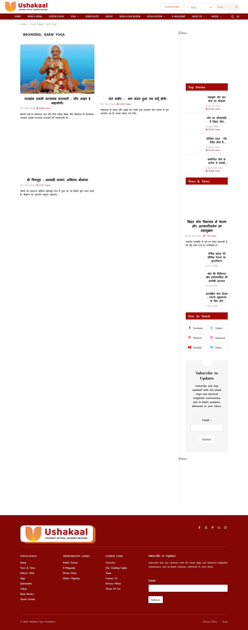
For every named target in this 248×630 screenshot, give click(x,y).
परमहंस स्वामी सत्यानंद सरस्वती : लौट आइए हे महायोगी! (57, 100)
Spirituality (92, 16)
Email (207, 420)
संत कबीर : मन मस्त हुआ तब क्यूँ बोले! (138, 98)
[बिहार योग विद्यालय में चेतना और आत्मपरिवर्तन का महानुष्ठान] (207, 203)
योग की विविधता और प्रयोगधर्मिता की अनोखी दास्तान (217, 277)
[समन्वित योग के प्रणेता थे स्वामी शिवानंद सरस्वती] (194, 163)
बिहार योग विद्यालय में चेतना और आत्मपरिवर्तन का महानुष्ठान (206, 226)
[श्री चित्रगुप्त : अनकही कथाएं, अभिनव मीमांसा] (57, 150)
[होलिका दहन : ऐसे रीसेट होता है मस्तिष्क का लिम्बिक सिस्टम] (194, 142)
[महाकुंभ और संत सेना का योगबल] (194, 101)
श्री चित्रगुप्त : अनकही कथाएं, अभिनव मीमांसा (57, 180)
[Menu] (238, 16)
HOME (18, 16)
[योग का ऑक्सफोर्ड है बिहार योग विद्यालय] (194, 121)
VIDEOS (109, 16)
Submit (206, 439)
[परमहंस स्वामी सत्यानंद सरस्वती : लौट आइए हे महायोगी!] (57, 69)
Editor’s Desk (56, 16)
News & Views (34, 16)
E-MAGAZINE (178, 16)
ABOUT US (197, 16)
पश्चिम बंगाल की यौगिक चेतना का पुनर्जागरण (217, 257)
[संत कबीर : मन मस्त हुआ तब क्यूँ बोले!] (138, 69)
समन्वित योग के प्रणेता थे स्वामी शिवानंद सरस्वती (217, 161)
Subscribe (172, 7)
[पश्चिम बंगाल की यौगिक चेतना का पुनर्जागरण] (194, 257)
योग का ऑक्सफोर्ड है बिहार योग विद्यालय (216, 119)
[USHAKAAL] (26, 6)
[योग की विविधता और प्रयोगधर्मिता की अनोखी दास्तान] (194, 277)
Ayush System (154, 16)
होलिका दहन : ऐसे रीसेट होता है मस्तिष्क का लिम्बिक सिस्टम (216, 140)
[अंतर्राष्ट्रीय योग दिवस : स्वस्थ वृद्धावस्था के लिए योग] (194, 297)
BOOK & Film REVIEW (129, 16)
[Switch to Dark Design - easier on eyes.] (233, 16)
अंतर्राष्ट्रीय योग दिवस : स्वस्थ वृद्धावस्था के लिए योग (217, 297)
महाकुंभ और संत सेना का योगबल (217, 99)
